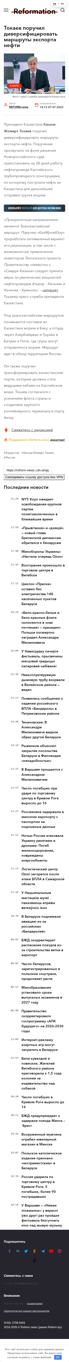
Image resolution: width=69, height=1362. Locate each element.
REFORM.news (18, 107)
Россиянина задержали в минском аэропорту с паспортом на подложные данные (42, 819)
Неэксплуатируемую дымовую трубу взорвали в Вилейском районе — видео (43, 682)
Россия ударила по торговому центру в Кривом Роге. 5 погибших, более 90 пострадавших (38, 1187)
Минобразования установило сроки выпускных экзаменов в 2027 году (41, 995)
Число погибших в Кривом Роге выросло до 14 (42, 1102)
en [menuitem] (62, 3)
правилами (35, 1303)
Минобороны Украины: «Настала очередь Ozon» (42, 554)
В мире (14, 85)
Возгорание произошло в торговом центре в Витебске (43, 570)
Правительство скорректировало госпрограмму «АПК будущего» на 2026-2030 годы (42, 1021)
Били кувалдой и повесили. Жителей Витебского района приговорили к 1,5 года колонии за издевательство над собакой (41, 1073)
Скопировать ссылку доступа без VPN (34, 477)
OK (58, 1357)
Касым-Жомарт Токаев (39, 452)
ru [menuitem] (54, 3)
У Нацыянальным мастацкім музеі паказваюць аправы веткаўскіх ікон (38, 900)
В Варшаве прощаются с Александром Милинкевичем (42, 774)
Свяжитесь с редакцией (32, 430)
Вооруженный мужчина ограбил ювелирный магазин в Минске (41, 1139)
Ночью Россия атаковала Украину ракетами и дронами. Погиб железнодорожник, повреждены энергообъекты (42, 848)
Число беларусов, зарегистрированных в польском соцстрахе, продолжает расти (40, 971)
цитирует (50, 290)
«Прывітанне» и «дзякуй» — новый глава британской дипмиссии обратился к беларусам (42, 535)
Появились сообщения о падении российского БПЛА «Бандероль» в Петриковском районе (42, 706)
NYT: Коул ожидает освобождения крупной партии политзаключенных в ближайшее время (41, 509)
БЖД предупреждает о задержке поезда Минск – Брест (43, 1121)
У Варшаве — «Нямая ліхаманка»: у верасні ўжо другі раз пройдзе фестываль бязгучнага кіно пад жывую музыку (41, 1215)
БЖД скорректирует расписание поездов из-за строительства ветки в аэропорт (42, 947)
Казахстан (12, 452)
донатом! (57, 440)
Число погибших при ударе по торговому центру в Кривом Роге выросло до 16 (40, 795)
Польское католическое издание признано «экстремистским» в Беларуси (41, 1160)
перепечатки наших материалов (26, 1311)
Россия (10, 457)
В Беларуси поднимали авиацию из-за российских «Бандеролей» (41, 924)
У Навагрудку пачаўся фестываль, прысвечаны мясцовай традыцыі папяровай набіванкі (42, 658)
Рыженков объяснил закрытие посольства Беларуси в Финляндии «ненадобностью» (41, 753)
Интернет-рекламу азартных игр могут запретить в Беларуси (39, 1045)
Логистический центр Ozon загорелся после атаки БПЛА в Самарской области (42, 876)
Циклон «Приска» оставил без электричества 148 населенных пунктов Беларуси (38, 594)
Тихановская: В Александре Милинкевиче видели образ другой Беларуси (41, 729)
